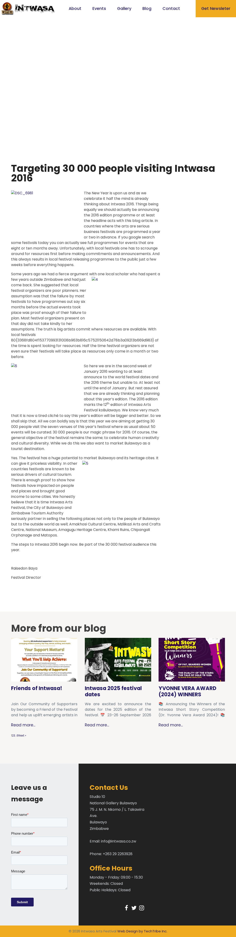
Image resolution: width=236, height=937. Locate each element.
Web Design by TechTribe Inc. (142, 931)
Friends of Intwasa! (36, 688)
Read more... (23, 725)
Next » (22, 735)
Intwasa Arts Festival (98, 931)
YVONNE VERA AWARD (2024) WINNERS (187, 691)
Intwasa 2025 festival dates (113, 691)
